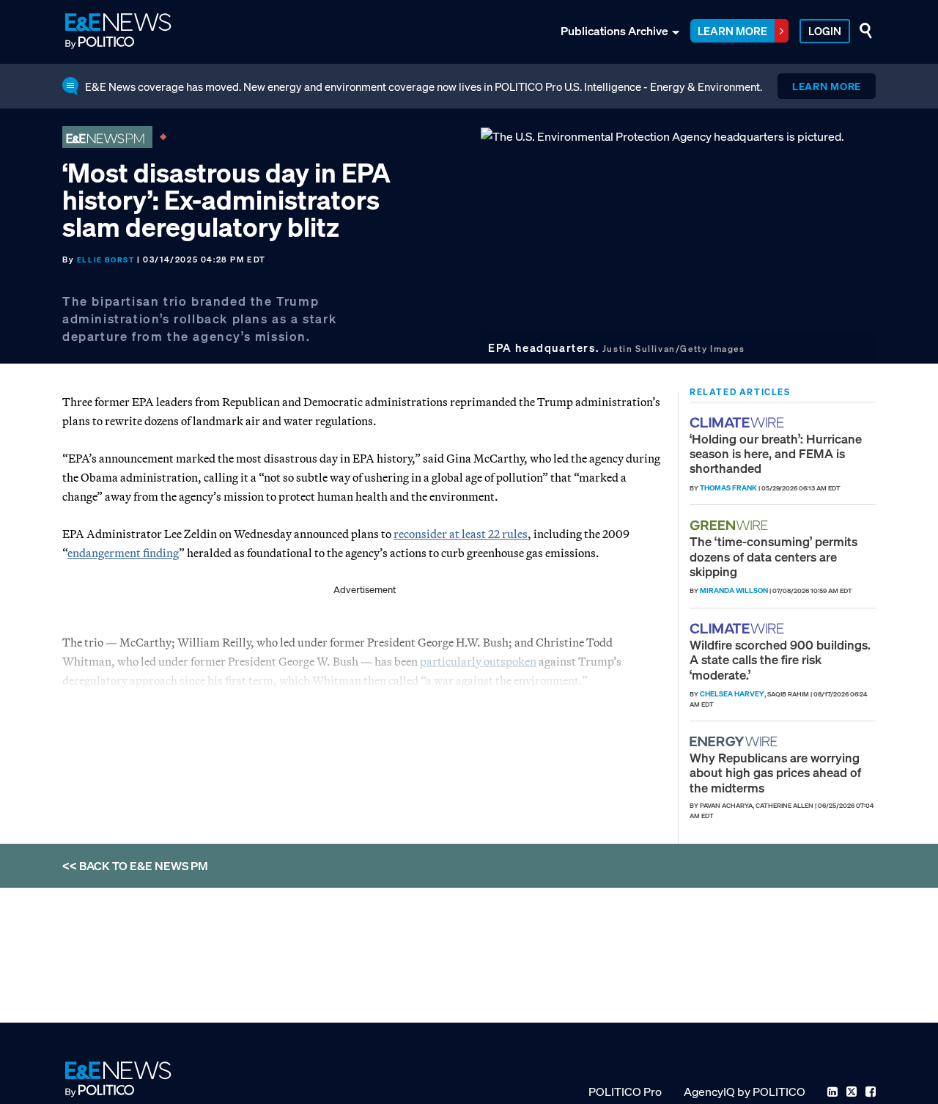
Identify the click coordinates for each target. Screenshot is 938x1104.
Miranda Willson (734, 590)
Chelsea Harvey (732, 694)
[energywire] (735, 741)
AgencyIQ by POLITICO (744, 1091)
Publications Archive (614, 31)
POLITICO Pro (625, 1091)
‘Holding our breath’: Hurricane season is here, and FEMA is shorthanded (776, 453)
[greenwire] (731, 525)
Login (824, 30)
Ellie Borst (106, 260)
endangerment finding (123, 552)
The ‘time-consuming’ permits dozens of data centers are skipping (773, 556)
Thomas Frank (728, 488)
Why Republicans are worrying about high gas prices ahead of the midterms (775, 772)
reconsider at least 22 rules (461, 533)
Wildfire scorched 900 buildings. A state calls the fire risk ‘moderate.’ (780, 659)
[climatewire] (739, 422)
